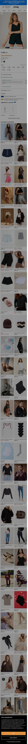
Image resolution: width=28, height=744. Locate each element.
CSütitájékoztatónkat (5, 728)
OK (13, 733)
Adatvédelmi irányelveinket (17, 728)
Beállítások (13, 738)
